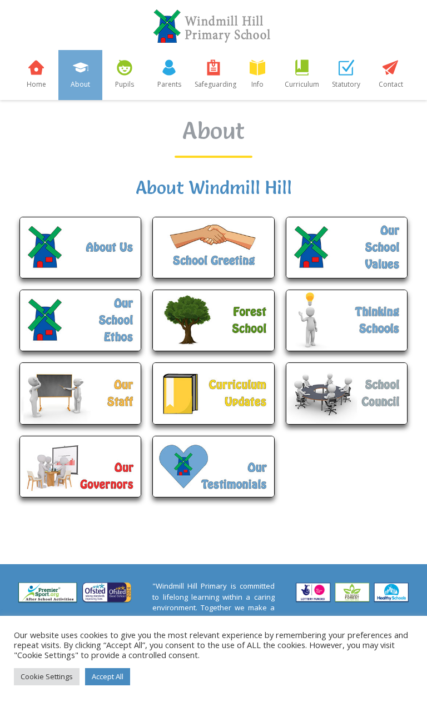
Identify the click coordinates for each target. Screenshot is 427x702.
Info (257, 84)
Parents (169, 84)
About (80, 84)
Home (36, 84)
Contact (391, 84)
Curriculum (302, 84)
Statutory (346, 84)
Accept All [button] (107, 676)
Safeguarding (215, 84)
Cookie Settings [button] (47, 676)
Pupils (124, 84)
